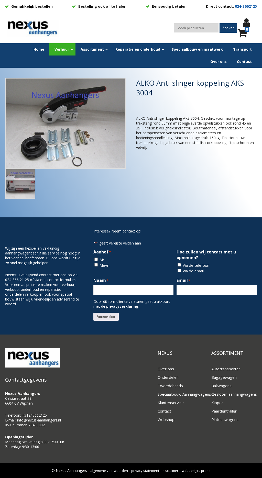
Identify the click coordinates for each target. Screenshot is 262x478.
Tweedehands (170, 385)
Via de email (193, 270)
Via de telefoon (196, 265)
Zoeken (228, 28)
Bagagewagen (224, 377)
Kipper (217, 402)
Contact (164, 411)
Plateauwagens (224, 419)
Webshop (166, 419)
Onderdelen (168, 377)
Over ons (166, 368)
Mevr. (105, 265)
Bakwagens (221, 385)
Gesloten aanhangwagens (234, 394)
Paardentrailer (224, 411)
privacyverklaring (122, 306)
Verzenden (106, 317)
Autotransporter (225, 368)
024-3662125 (246, 6)
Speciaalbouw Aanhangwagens (184, 394)
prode (206, 470)
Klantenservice (171, 402)
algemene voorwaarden (109, 470)
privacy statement (145, 470)
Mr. (102, 259)
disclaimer (170, 470)
